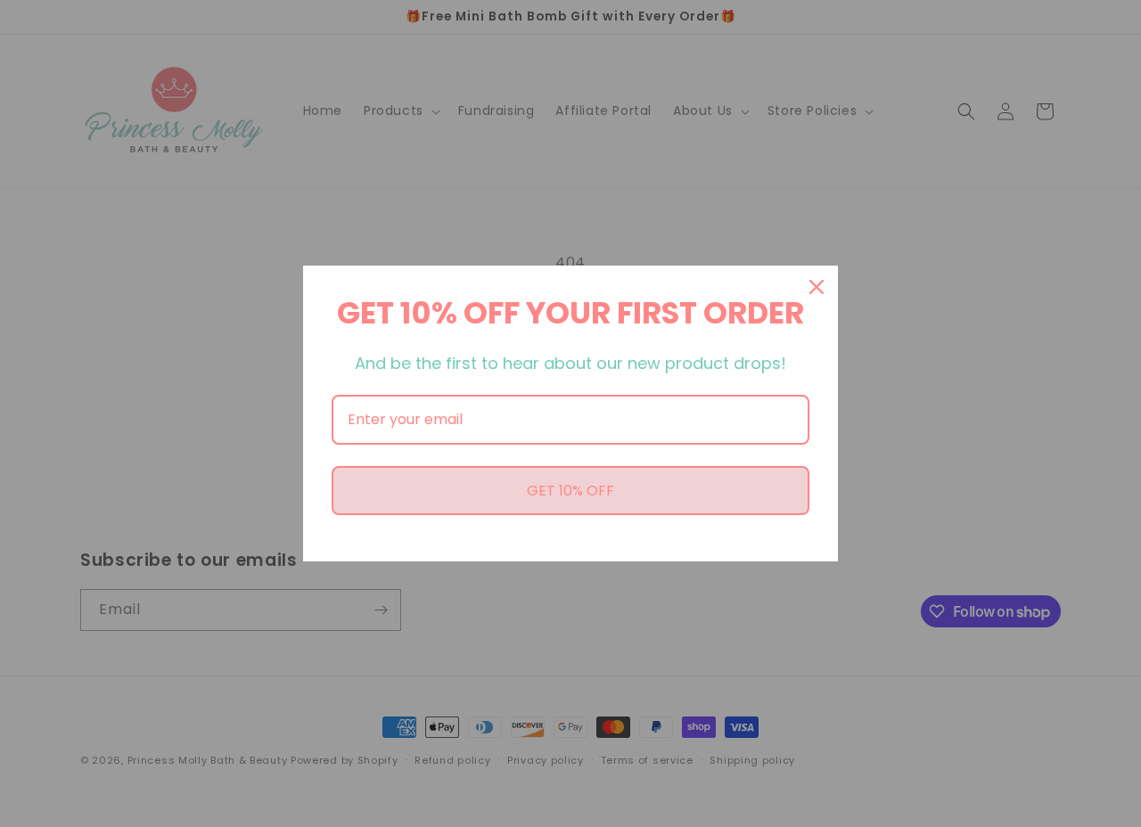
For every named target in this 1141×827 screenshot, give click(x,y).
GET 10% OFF (570, 490)
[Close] (816, 287)
